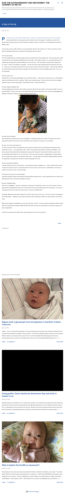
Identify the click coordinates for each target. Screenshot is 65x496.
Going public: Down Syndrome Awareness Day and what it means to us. (29, 394)
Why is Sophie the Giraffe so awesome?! (20, 465)
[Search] (58, 3)
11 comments (11, 482)
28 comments (11, 413)
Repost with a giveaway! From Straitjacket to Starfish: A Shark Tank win (31, 323)
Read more (60, 342)
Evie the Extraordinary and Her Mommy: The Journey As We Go (26, 4)
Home (4, 13)
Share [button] (59, 223)
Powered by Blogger (33, 491)
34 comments (11, 342)
